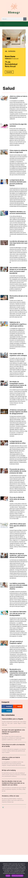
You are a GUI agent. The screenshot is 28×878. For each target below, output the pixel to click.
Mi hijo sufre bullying (9, 770)
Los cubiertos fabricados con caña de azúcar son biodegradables (18, 613)
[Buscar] (24, 19)
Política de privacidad (17, 875)
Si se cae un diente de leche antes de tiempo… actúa (18, 499)
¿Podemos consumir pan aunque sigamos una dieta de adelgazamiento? (18, 411)
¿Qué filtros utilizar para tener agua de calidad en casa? (18, 525)
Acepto (8, 875)
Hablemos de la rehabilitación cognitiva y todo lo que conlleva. (18, 324)
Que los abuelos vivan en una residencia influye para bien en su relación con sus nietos (13, 783)
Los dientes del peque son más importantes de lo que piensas (18, 243)
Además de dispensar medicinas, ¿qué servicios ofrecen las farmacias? (18, 555)
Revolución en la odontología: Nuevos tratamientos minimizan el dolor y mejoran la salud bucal (18, 672)
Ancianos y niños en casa (10, 796)
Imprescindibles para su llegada (12, 719)
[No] (26, 870)
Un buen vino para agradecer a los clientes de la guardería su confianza (13, 731)
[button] (3, 24)
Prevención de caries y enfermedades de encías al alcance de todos (18, 471)
